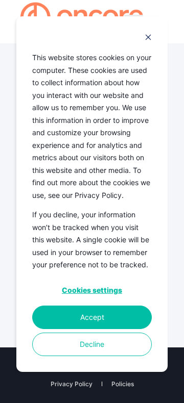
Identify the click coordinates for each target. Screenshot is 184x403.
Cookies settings (92, 290)
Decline (92, 344)
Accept (92, 317)
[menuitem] (72, 384)
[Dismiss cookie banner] (148, 38)
